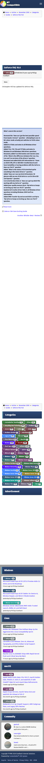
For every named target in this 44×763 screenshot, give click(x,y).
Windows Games (24, 460)
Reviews (8, 443)
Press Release (10, 439)
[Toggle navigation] (41, 3)
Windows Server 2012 (31, 474)
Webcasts (8, 453)
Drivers (30, 422)
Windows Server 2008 (12, 474)
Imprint (3, 760)
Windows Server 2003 (30, 470)
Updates (25, 450)
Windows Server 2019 (11, 477)
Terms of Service (12, 760)
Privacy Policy (24, 760)
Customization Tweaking (13, 422)
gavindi (16, 724)
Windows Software (31, 480)
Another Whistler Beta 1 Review (28, 215)
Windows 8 (9, 460)
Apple (8, 674)
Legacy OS (8, 436)
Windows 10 (23, 453)
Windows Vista (10, 484)
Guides (9, 73)
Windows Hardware (11, 463)
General (8, 429)
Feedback (33, 425)
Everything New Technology (14, 425)
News (5, 82)
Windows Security (11, 470)
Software (24, 446)
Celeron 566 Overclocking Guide (15, 211)
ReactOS (23, 439)
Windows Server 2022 (31, 477)
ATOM (35, 760)
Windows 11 (9, 456)
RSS (31, 760)
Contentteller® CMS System (18, 756)
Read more (7, 207)
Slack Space (9, 446)
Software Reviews (10, 450)
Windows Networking (12, 467)
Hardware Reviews (10, 432)
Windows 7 (23, 456)
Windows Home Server (31, 463)
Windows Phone (31, 467)
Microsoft (22, 436)
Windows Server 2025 (11, 480)
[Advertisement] (22, 40)
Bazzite (8, 651)
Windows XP (25, 484)
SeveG (16, 742)
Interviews (26, 432)
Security (22, 443)
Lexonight (17, 733)
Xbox (37, 484)
